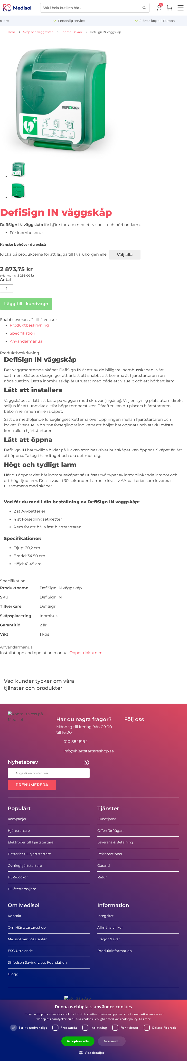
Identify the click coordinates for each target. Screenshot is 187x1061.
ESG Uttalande (20, 951)
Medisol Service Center (27, 939)
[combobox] (95, 8)
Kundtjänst (106, 819)
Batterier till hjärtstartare (29, 854)
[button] (93, 1052)
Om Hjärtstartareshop (27, 927)
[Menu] (180, 7)
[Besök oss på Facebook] (129, 730)
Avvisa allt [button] (112, 1041)
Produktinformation (114, 951)
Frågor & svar (108, 939)
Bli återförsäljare (22, 889)
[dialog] (93, 1030)
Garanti (103, 865)
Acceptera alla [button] (78, 1041)
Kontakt (14, 916)
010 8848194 (76, 741)
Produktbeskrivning (29, 325)
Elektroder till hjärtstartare (30, 842)
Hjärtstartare (19, 830)
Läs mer (144, 1019)
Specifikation (22, 333)
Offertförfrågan (110, 830)
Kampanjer (17, 819)
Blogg (13, 974)
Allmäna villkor (110, 927)
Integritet (105, 916)
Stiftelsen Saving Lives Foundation (37, 962)
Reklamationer (109, 854)
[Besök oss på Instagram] (157, 730)
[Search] (144, 7)
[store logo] (17, 7)
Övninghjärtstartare (25, 865)
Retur (102, 877)
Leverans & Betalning (115, 842)
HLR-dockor (18, 877)
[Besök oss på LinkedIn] (143, 730)
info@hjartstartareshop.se (89, 751)
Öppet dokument (86, 652)
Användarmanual (26, 341)
